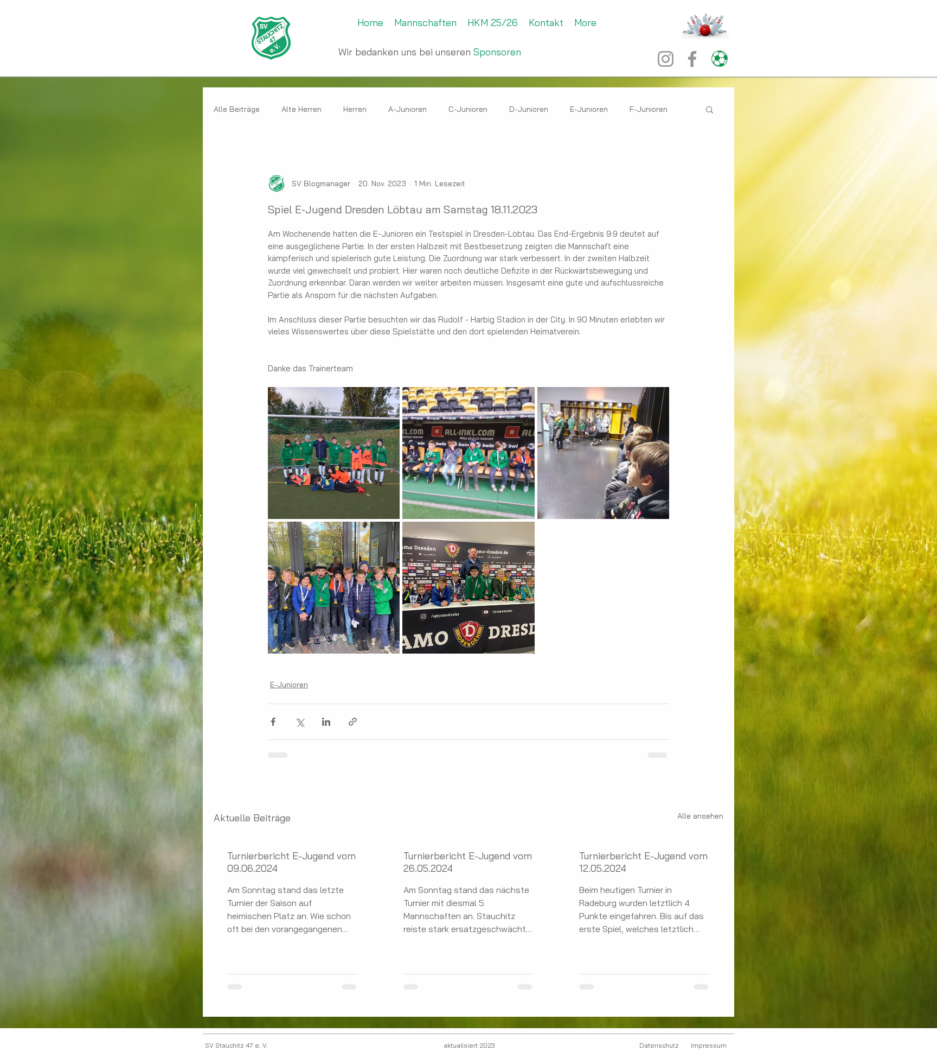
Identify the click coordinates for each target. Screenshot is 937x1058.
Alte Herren (301, 109)
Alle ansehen (700, 816)
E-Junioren (589, 109)
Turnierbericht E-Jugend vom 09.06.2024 (291, 862)
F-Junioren (649, 109)
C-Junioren (467, 109)
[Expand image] (334, 453)
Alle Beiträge (237, 109)
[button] (709, 109)
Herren (355, 109)
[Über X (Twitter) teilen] (299, 722)
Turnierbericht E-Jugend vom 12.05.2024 (643, 862)
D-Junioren (528, 109)
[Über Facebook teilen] (273, 722)
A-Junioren (407, 109)
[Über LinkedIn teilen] (326, 722)
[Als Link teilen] (353, 722)
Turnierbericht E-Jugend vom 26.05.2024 (467, 862)
